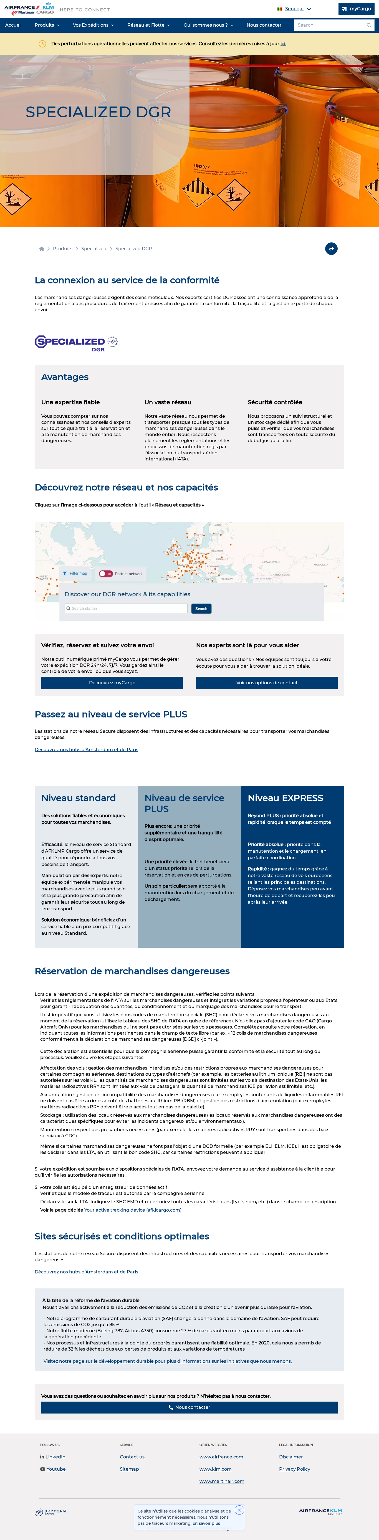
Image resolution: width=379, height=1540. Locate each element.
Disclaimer (291, 1457)
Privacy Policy (294, 1469)
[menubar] (143, 25)
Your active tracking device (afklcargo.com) (132, 1210)
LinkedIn (55, 1457)
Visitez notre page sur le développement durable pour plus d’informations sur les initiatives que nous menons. (168, 1361)
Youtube (56, 1469)
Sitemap (129, 1469)
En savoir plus (206, 1523)
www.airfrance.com (221, 1457)
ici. (283, 43)
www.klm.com (215, 1469)
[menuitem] (13, 25)
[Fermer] (239, 1510)
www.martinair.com (221, 1481)
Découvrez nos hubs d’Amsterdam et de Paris (86, 749)
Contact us (132, 1457)
